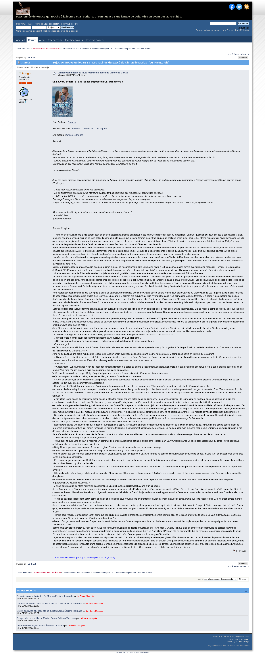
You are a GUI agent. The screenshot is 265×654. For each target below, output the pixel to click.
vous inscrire (71, 24)
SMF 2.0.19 (217, 636)
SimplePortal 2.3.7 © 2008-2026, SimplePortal (132, 652)
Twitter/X (76, 128)
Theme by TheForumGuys (238, 642)
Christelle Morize (74, 135)
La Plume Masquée (85, 596)
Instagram (102, 128)
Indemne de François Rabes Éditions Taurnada (40, 625)
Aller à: (200, 579)
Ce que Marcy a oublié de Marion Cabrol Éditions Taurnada (46, 618)
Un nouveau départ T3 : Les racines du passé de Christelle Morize (93, 72)
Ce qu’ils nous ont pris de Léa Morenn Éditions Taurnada (45, 596)
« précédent (234, 54)
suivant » (244, 54)
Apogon (27, 73)
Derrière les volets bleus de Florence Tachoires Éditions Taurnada (50, 603)
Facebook (89, 128)
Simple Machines (242, 636)
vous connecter (51, 24)
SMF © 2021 (229, 636)
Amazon (72, 122)
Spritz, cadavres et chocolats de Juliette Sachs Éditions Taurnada (50, 611)
